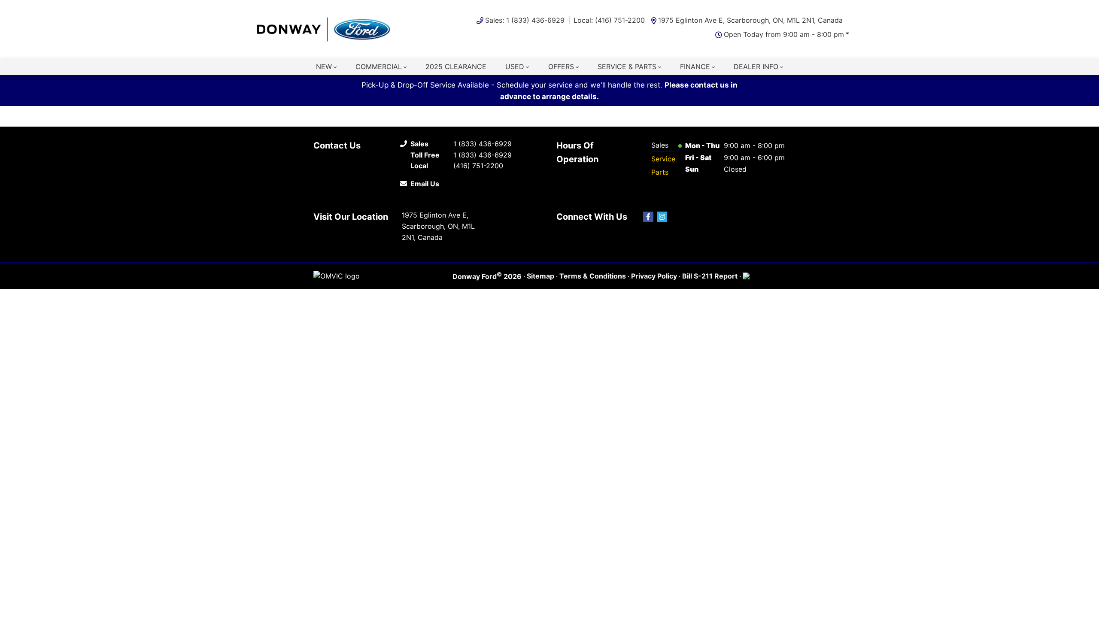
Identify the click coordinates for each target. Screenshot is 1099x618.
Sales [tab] (659, 145)
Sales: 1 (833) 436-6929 (525, 20)
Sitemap (540, 276)
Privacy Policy (654, 276)
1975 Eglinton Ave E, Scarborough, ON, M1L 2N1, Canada (750, 20)
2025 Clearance (455, 66)
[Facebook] (648, 217)
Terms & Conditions (592, 276)
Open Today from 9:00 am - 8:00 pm (784, 34)
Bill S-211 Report (710, 276)
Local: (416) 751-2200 (609, 20)
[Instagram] (662, 217)
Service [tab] (663, 158)
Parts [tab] (659, 172)
